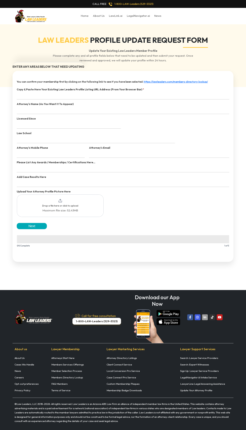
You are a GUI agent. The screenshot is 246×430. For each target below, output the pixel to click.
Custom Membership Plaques (123, 383)
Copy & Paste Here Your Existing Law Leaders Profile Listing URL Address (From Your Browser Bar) (80, 89)
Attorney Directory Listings (122, 358)
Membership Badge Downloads (124, 390)
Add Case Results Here (31, 177)
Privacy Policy (22, 390)
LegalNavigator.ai (138, 15)
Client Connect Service (119, 364)
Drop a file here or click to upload (60, 205)
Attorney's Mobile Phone (32, 147)
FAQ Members (59, 383)
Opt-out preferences (27, 383)
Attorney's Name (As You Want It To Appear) (45, 104)
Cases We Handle (24, 364)
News (157, 15)
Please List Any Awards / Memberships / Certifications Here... (56, 162)
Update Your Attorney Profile (196, 390)
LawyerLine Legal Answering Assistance (202, 383)
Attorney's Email (99, 147)
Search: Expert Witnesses (194, 364)
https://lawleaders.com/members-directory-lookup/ (176, 81)
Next (31, 226)
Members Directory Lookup (67, 377)
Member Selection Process (66, 370)
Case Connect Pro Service (121, 377)
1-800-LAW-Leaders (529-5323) (133, 4)
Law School (24, 133)
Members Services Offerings (67, 364)
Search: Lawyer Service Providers (199, 358)
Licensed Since (26, 118)
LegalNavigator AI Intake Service (198, 377)
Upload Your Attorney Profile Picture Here (44, 191)
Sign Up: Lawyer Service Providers (199, 370)
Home (85, 15)
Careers (19, 377)
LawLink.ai (115, 15)
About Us (99, 15)
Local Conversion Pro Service (123, 370)
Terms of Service (60, 390)
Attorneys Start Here (62, 358)
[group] (123, 241)
